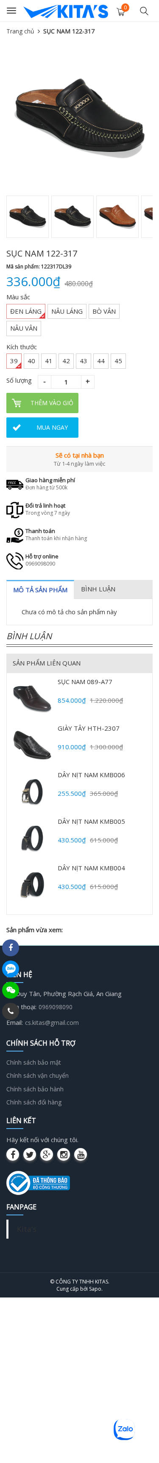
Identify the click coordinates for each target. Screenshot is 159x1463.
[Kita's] (65, 10)
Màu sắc (18, 297)
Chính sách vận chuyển (37, 1075)
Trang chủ (20, 31)
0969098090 (56, 1007)
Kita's (26, 1229)
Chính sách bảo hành (35, 1089)
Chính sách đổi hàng (33, 1102)
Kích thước (21, 346)
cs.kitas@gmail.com (52, 1023)
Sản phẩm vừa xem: (34, 929)
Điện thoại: (21, 1006)
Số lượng (19, 380)
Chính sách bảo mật (33, 1062)
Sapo (95, 1288)
